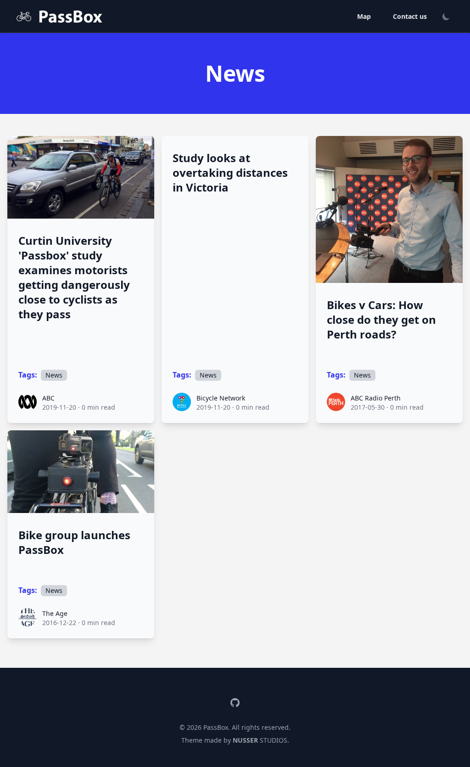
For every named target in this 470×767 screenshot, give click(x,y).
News (53, 375)
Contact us (410, 16)
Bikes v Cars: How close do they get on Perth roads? (381, 320)
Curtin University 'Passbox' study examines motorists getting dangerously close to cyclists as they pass (74, 277)
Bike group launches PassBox (74, 542)
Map (364, 16)
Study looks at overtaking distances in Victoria (230, 173)
